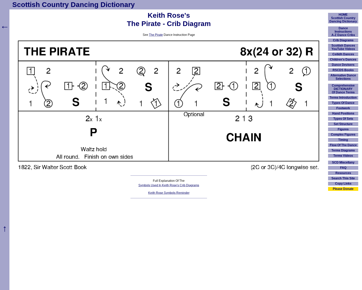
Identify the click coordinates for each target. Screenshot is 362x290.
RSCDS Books (343, 70)
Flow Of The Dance (343, 145)
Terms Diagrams (343, 150)
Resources (343, 173)
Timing (343, 139)
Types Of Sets (343, 118)
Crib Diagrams (343, 40)
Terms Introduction (343, 97)
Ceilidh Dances (343, 54)
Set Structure (343, 124)
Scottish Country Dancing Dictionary (73, 4)
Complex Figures (343, 134)
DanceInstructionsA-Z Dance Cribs (343, 32)
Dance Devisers (343, 64)
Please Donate (343, 188)
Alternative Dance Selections (343, 77)
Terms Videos (343, 155)
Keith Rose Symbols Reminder (168, 192)
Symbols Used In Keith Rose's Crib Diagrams (168, 185)
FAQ (343, 167)
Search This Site (343, 178)
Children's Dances (343, 59)
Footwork (343, 108)
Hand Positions (343, 113)
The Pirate (156, 34)
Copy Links (343, 183)
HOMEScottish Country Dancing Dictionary (343, 18)
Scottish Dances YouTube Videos (343, 47)
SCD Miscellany (343, 162)
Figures (343, 129)
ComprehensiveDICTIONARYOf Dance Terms (343, 89)
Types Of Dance (343, 102)
